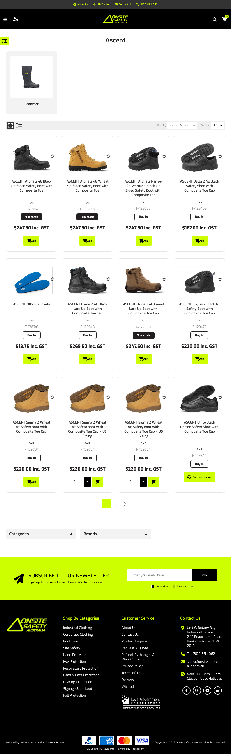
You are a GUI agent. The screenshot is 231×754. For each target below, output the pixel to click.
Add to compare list (52, 169)
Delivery (128, 679)
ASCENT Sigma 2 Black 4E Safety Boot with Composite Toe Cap (199, 309)
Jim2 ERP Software (53, 742)
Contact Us (130, 634)
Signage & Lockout (77, 688)
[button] (87, 482)
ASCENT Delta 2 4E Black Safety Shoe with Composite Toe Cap (199, 186)
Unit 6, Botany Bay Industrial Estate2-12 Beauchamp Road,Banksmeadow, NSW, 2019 (204, 636)
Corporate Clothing (78, 634)
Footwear (32, 104)
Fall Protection (74, 695)
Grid (10, 125)
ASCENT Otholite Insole (31, 304)
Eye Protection (74, 661)
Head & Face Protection (81, 675)
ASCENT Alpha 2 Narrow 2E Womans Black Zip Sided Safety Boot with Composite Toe (144, 188)
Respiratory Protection (80, 668)
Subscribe (162, 586)
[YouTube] (207, 690)
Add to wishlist (52, 156)
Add (33, 241)
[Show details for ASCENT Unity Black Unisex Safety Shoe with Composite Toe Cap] (199, 398)
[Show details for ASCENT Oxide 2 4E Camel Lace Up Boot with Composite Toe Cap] (143, 280)
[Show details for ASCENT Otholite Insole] (32, 280)
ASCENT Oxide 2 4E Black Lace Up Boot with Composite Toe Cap (87, 309)
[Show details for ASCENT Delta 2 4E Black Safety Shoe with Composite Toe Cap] (199, 157)
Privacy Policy (132, 666)
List (19, 125)
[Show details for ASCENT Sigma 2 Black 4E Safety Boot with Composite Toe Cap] (199, 280)
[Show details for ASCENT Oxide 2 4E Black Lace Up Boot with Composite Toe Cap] (88, 280)
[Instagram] (197, 690)
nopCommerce (28, 742)
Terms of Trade (133, 673)
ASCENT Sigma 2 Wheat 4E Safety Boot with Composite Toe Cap (31, 427)
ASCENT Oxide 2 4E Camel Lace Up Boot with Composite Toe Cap (143, 309)
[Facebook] (186, 690)
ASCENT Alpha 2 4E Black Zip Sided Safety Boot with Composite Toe (32, 186)
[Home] (27, 625)
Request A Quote (135, 648)
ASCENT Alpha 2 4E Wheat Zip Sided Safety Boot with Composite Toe (88, 186)
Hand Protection (75, 655)
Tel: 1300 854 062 (201, 653)
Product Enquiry (134, 641)
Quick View (52, 162)
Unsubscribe (185, 586)
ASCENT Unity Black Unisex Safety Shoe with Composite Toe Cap (199, 427)
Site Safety (71, 648)
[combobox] (78, 482)
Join (204, 575)
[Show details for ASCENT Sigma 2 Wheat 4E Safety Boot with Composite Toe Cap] (32, 398)
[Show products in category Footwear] (31, 77)
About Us (129, 627)
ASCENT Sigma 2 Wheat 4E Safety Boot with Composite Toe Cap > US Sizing (87, 429)
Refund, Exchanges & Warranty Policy (138, 657)
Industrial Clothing (77, 627)
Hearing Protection (77, 682)
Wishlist (128, 686)
